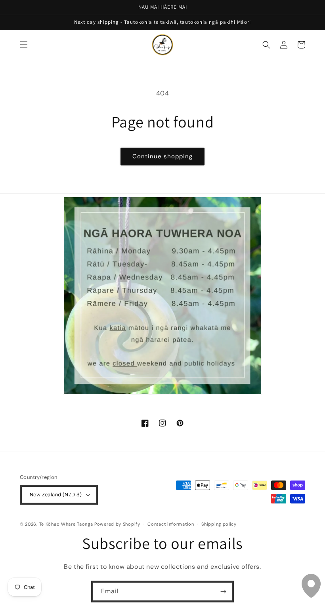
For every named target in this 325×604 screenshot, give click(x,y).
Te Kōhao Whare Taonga (66, 524)
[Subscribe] (223, 591)
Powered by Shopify (117, 524)
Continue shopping (162, 156)
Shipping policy (219, 524)
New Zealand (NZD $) (56, 494)
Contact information (170, 524)
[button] (23, 44)
